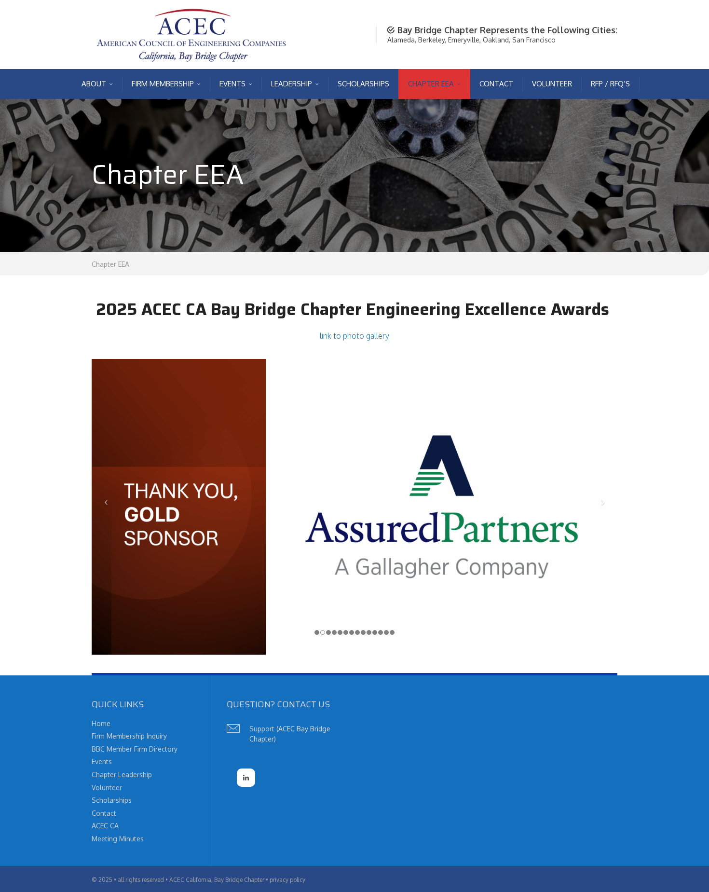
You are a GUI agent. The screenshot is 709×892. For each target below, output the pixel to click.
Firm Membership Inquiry (129, 736)
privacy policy (287, 879)
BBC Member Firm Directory (134, 749)
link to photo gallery (354, 336)
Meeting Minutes (118, 839)
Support (261, 729)
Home (101, 723)
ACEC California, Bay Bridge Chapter (216, 879)
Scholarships (112, 800)
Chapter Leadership (122, 774)
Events (102, 761)
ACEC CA (105, 826)
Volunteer (107, 787)
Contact (104, 813)
